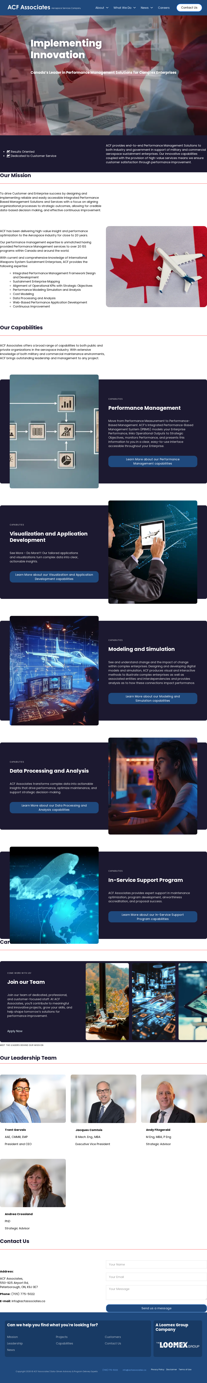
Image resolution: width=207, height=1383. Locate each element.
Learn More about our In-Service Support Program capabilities (153, 917)
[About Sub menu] (107, 7)
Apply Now (14, 1031)
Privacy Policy (157, 1369)
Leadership (15, 1343)
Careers (164, 8)
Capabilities (64, 1343)
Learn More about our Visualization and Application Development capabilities (54, 577)
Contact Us (189, 8)
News (11, 1350)
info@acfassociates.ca (28, 1301)
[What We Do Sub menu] (134, 7)
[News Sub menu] (151, 7)
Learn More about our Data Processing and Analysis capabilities (54, 807)
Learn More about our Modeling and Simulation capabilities (153, 698)
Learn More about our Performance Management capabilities (153, 461)
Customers (113, 1337)
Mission (12, 1337)
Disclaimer (171, 1369)
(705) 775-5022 (23, 1294)
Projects (62, 1337)
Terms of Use (185, 1369)
